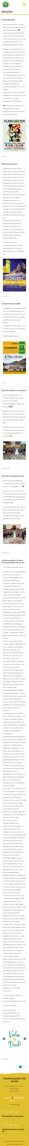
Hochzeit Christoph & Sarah (12, 476)
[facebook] (10, 1104)
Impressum (20, 1144)
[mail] (16, 1104)
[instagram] (13, 1104)
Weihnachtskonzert (9, 164)
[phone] (18, 1104)
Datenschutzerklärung (11, 1144)
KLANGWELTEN (8, 20)
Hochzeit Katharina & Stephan (13, 390)
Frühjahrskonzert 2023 (10, 304)
